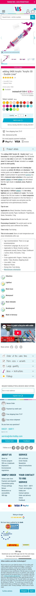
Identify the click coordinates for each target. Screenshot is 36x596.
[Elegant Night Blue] (17, 106)
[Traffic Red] (24, 102)
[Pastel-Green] (14, 109)
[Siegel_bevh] (12, 526)
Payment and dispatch (9, 481)
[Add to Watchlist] (32, 24)
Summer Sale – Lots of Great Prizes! (18, 2)
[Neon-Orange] (17, 102)
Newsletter (22, 463)
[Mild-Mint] (4, 109)
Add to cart (16, 120)
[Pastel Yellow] (10, 102)
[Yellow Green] (10, 109)
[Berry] (7, 106)
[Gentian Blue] (14, 106)
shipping (31, 95)
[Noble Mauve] (27, 102)
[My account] (28, 11)
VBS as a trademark (8, 463)
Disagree (24, 591)
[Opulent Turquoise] (27, 106)
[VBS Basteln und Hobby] (18, 9)
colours (8, 179)
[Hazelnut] (21, 102)
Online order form (7, 479)
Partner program (7, 461)
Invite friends (23, 461)
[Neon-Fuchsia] (4, 106)
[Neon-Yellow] (17, 109)
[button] (3, 38)
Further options (7, 591)
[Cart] (32, 11)
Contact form (9, 441)
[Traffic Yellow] (4, 102)
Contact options (24, 493)
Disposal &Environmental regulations (6, 468)
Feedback (27, 441)
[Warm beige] (14, 102)
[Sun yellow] (7, 102)
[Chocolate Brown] (31, 102)
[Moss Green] (7, 109)
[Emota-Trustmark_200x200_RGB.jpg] (6, 535)
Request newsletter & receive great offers (18, 386)
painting (28, 175)
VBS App (4, 495)
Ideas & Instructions (25, 466)
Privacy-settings (7, 486)
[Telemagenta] (10, 106)
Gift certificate (23, 458)
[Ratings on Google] (18, 516)
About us (4, 458)
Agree (32, 591)
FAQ (20, 468)
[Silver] (24, 106)
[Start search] (32, 17)
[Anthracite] (21, 106)
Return (4, 488)
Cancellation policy (8, 483)
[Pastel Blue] (31, 106)
